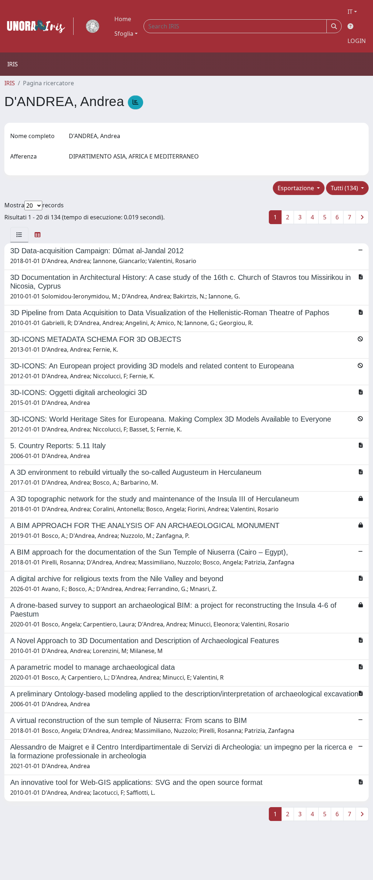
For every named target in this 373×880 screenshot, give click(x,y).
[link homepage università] (92, 26)
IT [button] (350, 12)
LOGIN (357, 41)
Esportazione (296, 188)
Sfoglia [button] (123, 34)
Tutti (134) (345, 188)
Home (122, 19)
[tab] (19, 234)
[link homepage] (39, 26)
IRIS (9, 83)
